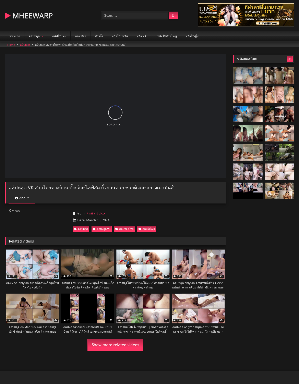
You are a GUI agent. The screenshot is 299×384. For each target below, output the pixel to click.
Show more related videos (115, 344)
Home (11, 45)
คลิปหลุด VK (103, 229)
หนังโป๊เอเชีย (120, 36)
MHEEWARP (32, 16)
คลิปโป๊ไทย (59, 36)
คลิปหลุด (34, 36)
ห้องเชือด (80, 36)
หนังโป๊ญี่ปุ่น (193, 36)
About (24, 198)
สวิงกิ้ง (99, 36)
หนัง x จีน (142, 36)
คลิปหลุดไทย (126, 229)
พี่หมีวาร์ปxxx (95, 213)
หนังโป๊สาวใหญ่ (167, 36)
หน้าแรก (14, 36)
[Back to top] (286, 372)
